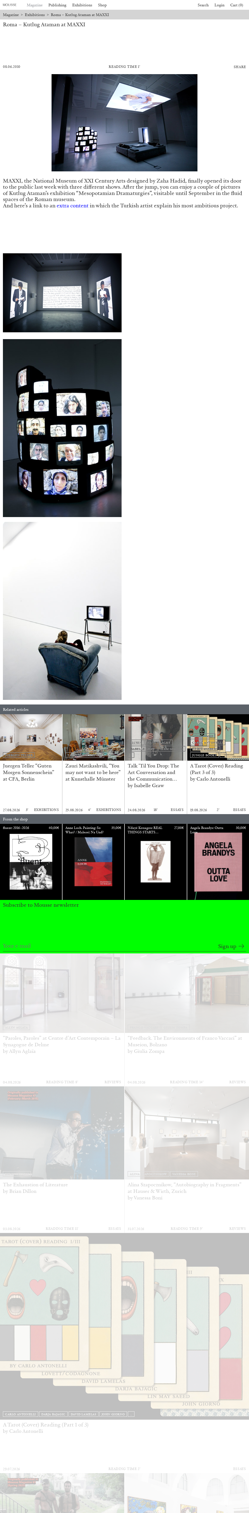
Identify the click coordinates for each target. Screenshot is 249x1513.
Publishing (57, 5)
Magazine (35, 5)
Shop (102, 5)
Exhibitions (82, 5)
